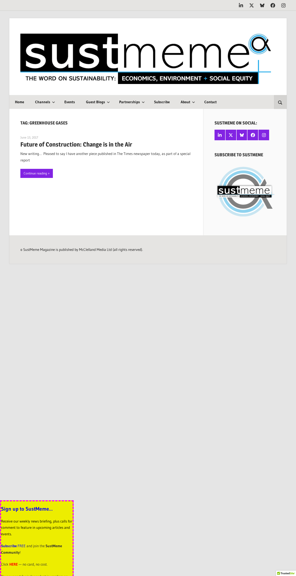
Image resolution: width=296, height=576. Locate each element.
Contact (210, 102)
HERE (13, 564)
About (185, 102)
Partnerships (129, 102)
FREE (22, 546)
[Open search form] (280, 102)
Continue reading (35, 173)
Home (19, 102)
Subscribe (162, 102)
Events (69, 102)
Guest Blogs (95, 102)
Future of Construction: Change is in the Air (76, 144)
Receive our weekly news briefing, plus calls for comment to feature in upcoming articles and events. (36, 527)
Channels (42, 102)
